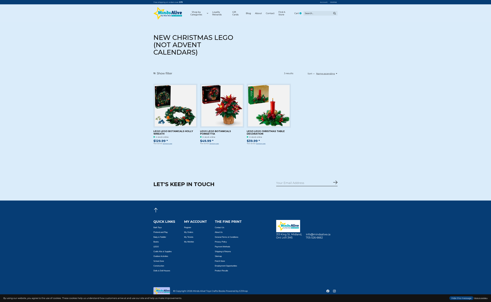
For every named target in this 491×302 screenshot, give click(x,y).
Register (187, 227)
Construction (158, 266)
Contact (270, 13)
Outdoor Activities (160, 256)
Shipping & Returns (223, 251)
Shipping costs (167, 143)
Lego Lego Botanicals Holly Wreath (173, 132)
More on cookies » (481, 298)
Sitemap (218, 256)
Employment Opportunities (226, 266)
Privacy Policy (221, 242)
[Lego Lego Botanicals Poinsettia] (222, 106)
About (258, 13)
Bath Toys (157, 227)
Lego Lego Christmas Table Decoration (266, 132)
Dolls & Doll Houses (161, 271)
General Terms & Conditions (226, 237)
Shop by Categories (196, 13)
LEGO (156, 247)
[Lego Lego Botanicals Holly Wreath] (175, 106)
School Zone (158, 261)
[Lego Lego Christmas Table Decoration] (269, 106)
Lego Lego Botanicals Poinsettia (215, 132)
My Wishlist (189, 242)
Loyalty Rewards (217, 13)
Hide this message (461, 298)
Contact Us (219, 227)
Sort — (311, 73)
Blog (248, 13)
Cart (298, 13)
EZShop (243, 291)
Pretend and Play (160, 232)
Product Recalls (221, 271)
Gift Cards (235, 13)
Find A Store (281, 13)
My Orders (188, 232)
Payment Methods (222, 247)
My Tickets (188, 237)
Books (156, 242)
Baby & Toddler (159, 237)
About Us (219, 232)
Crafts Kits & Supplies (162, 251)
